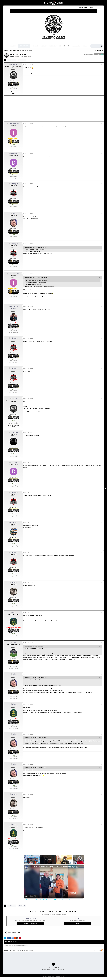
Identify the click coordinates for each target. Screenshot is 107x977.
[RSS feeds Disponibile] (102, 950)
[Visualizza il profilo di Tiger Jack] (13, 441)
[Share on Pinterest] (20, 938)
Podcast (43, 46)
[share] (80, 866)
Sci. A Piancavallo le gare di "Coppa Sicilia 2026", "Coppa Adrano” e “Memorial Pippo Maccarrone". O (54, 866)
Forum (12, 46)
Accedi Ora (77, 923)
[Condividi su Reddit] (15, 938)
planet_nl (14, 65)
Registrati (99, 7)
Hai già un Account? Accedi (85, 7)
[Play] (64, 859)
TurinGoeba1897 (14, 124)
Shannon (14, 583)
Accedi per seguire (89, 54)
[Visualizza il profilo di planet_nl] (6, 55)
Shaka (14, 613)
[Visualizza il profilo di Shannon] (13, 592)
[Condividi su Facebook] (8, 938)
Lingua (50, 967)
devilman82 (14, 522)
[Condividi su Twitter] (5, 938)
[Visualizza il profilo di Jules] (13, 223)
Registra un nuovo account (30, 923)
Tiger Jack (14, 432)
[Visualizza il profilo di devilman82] (13, 532)
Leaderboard (76, 46)
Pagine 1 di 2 (21, 60)
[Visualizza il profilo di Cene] (13, 653)
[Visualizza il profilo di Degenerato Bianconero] (13, 317)
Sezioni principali (24, 46)
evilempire (14, 184)
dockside (14, 154)
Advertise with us (60, 976)
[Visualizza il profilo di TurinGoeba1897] (13, 133)
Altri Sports (28, 56)
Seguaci (97, 54)
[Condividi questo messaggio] (101, 64)
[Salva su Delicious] (12, 938)
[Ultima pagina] (15, 60)
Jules (14, 214)
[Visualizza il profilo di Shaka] (13, 622)
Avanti (11, 60)
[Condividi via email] (17, 938)
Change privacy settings (48, 976)
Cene (14, 643)
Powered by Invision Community (49, 969)
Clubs (85, 46)
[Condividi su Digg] (10, 938)
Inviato (28, 64)
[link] (26, 867)
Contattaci (53, 46)
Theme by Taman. (60, 969)
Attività (35, 46)
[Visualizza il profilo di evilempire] (13, 193)
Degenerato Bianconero (13, 307)
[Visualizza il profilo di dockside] (13, 163)
